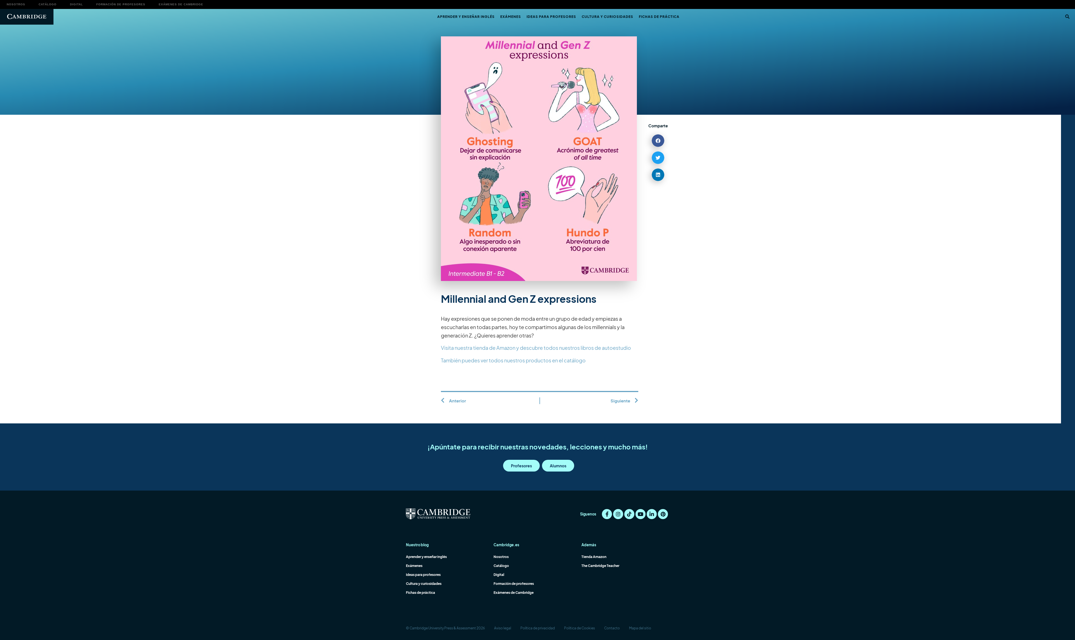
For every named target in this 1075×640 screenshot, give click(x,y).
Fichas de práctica (659, 17)
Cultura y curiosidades (607, 17)
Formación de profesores (120, 4)
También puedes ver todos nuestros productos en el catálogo (513, 360)
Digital (76, 4)
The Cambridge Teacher (600, 566)
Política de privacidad (537, 628)
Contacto (612, 628)
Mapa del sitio (640, 628)
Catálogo (48, 4)
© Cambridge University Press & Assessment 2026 (445, 628)
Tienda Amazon (593, 557)
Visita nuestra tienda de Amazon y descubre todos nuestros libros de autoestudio (536, 347)
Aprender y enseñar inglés (466, 17)
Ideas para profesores (551, 17)
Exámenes (510, 17)
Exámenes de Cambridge (181, 4)
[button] (1067, 17)
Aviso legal (502, 628)
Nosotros (16, 4)
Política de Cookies (579, 628)
